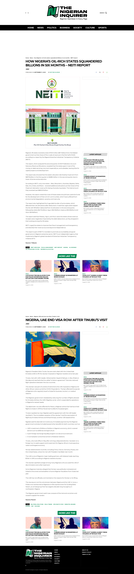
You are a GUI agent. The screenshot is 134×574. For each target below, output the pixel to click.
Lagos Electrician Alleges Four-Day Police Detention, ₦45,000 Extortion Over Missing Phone (94, 162)
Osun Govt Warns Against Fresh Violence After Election (95, 190)
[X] (28, 13)
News (31, 57)
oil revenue (72, 247)
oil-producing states (32, 249)
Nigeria (65, 247)
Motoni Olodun (55, 72)
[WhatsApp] (106, 72)
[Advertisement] (67, 42)
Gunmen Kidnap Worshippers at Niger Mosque (94, 177)
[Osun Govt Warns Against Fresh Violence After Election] (95, 266)
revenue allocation (47, 249)
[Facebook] (26, 13)
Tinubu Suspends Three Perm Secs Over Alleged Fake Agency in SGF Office (94, 205)
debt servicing (35, 247)
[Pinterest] (103, 72)
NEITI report (58, 247)
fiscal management (47, 247)
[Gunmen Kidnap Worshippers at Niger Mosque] (67, 266)
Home (27, 57)
